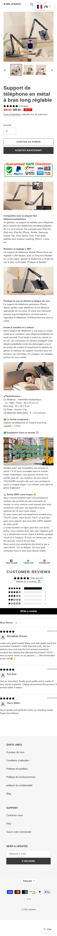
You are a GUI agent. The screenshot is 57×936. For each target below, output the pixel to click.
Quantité (7, 125)
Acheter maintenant (28, 150)
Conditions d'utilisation (17, 760)
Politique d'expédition (17, 768)
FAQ (8, 823)
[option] (16, 69)
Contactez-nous (14, 815)
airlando (12, 4)
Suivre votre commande (18, 831)
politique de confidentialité (19, 785)
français (27, 881)
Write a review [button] (28, 611)
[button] (11, 106)
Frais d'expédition (12, 114)
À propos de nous (15, 752)
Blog (8, 793)
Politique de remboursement (20, 777)
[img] (7, 631)
